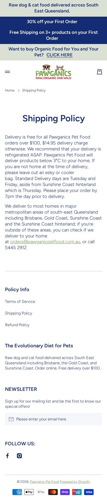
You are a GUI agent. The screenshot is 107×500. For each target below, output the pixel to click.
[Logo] (53, 72)
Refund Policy (17, 324)
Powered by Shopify (75, 482)
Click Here (60, 55)
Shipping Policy (18, 313)
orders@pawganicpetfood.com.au (45, 241)
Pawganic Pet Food (44, 482)
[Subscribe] (96, 419)
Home (9, 90)
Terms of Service (20, 301)
